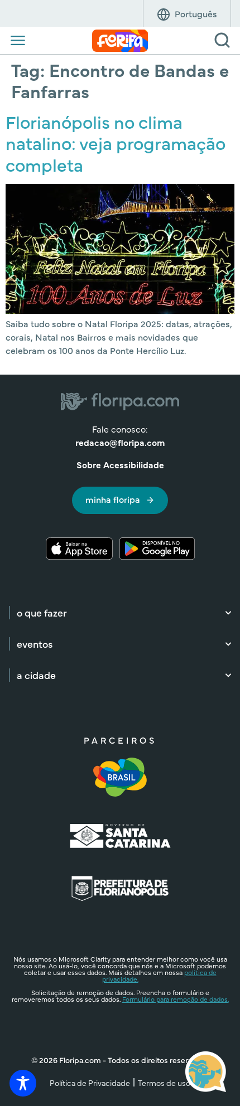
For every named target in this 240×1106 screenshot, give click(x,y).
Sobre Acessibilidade (120, 464)
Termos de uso (164, 1082)
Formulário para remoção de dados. (175, 999)
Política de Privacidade (90, 1082)
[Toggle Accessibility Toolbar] (22, 1083)
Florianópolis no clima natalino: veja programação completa (115, 143)
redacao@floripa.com (120, 442)
